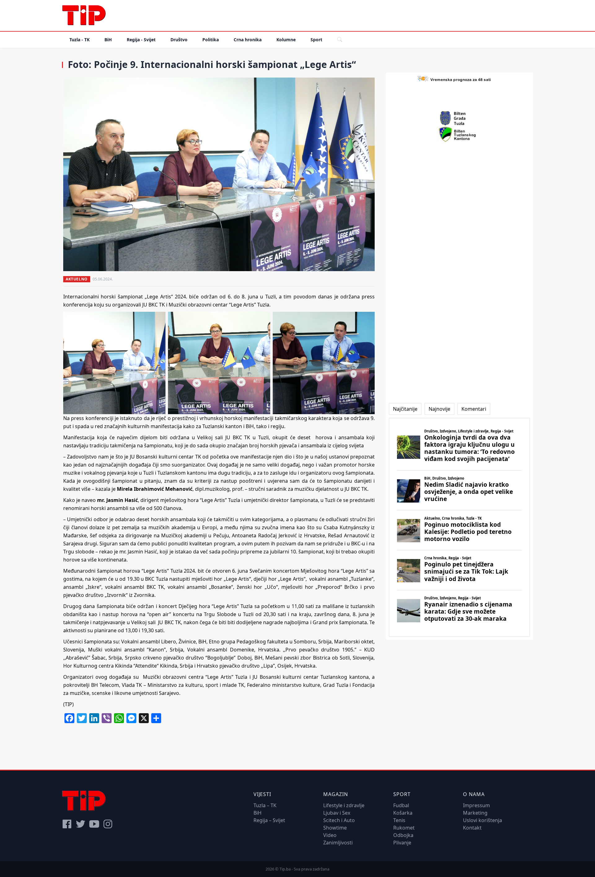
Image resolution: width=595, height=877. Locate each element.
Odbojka (403, 835)
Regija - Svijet (141, 40)
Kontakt (472, 827)
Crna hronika (248, 40)
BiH (108, 40)
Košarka (402, 812)
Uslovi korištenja (482, 820)
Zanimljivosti (338, 842)
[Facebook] (67, 824)
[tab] (405, 408)
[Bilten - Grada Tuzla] (459, 118)
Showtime (335, 827)
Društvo (178, 40)
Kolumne (286, 40)
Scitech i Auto (339, 820)
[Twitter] (81, 824)
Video (330, 835)
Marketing (475, 812)
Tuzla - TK (79, 40)
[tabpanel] (459, 527)
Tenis (399, 820)
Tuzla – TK (264, 805)
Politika (210, 40)
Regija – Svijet (269, 820)
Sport (316, 40)
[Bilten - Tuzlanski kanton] (459, 134)
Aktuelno (77, 279)
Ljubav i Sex (336, 812)
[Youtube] (94, 824)
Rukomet (404, 827)
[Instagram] (108, 824)
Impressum (476, 805)
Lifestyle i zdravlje (343, 805)
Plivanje (402, 842)
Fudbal (401, 805)
